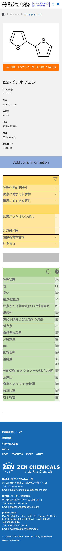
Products (14, 14)
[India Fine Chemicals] (25, 4)
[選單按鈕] (58, 4)
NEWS (5, 449)
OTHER (39, 454)
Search (53, 4)
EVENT (29, 454)
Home (3, 14)
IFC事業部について (12, 432)
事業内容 (6, 438)
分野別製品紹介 (10, 444)
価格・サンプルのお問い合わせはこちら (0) (33, 67)
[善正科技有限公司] (31, 467)
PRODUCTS (17, 454)
